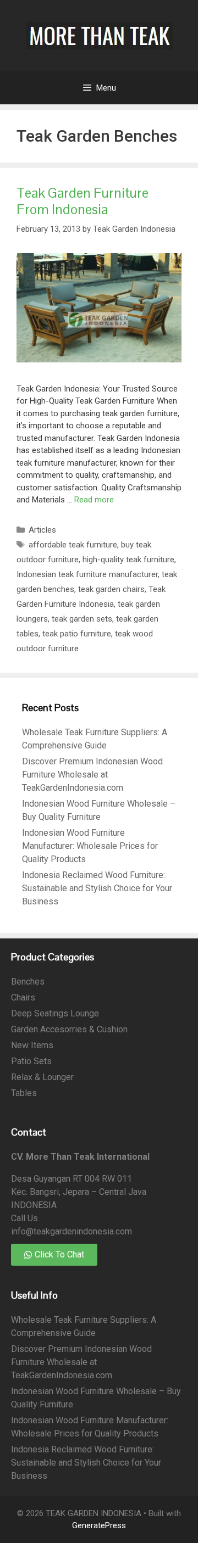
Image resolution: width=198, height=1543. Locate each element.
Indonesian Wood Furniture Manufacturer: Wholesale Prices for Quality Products (90, 846)
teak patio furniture (76, 634)
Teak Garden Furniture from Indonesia (82, 201)
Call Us (24, 1218)
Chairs (23, 997)
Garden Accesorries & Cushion (69, 1029)
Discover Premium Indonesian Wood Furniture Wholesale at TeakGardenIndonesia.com (92, 774)
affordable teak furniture (73, 545)
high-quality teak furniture (128, 559)
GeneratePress (99, 1525)
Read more (94, 500)
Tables (24, 1093)
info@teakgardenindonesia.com (71, 1231)
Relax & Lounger (42, 1077)
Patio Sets (31, 1061)
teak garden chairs (111, 589)
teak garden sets (82, 619)
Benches (28, 981)
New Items (32, 1045)
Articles (42, 530)
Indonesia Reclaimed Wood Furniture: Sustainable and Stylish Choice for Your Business (97, 888)
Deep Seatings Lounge (55, 1013)
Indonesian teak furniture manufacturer (87, 574)
